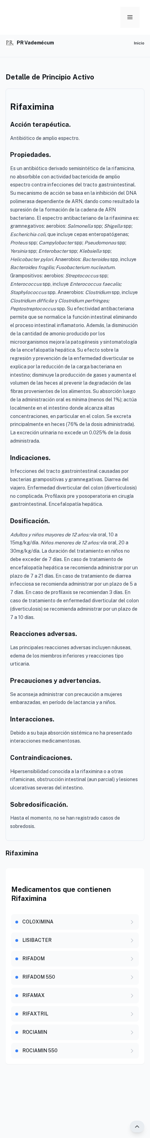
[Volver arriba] (137, 1126)
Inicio (139, 43)
